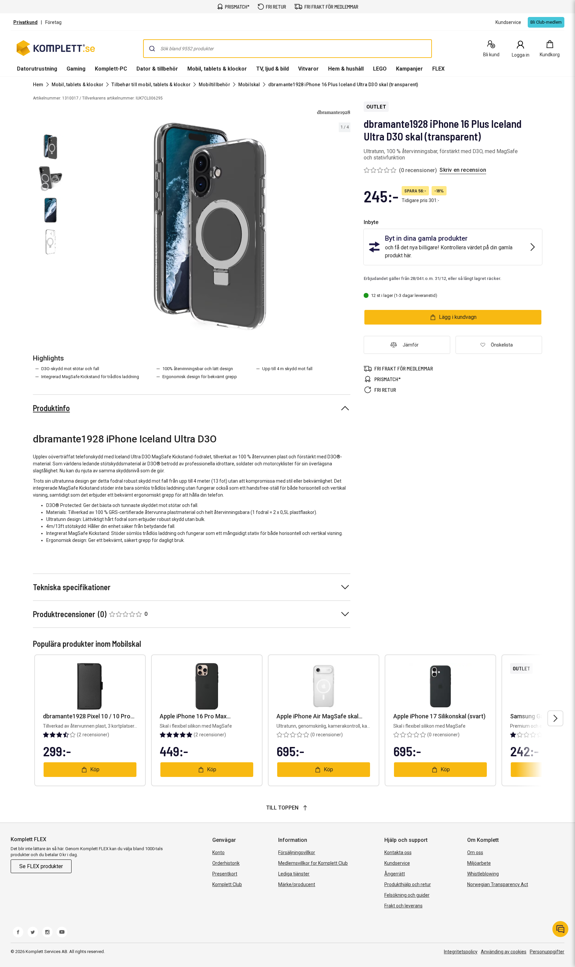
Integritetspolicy (461, 951)
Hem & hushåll (346, 69)
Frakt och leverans (403, 905)
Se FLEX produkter (41, 866)
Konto (218, 852)
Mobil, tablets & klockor (217, 69)
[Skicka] (152, 48)
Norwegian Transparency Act (497, 884)
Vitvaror (308, 69)
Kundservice (397, 863)
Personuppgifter (547, 951)
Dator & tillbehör (157, 69)
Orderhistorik (226, 863)
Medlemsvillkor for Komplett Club (313, 863)
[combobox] (287, 48)
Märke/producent (296, 884)
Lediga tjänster (293, 873)
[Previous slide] (76, 228)
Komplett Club (227, 884)
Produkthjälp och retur (407, 884)
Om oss (475, 852)
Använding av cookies (503, 951)
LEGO (380, 69)
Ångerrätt (394, 873)
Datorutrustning (37, 69)
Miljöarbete (479, 863)
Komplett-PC (111, 69)
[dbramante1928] (333, 112)
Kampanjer (409, 69)
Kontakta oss (398, 852)
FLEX (438, 69)
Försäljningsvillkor (296, 852)
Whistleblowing (483, 873)
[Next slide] (344, 228)
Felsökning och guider (407, 895)
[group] (210, 226)
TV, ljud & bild (272, 69)
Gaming (76, 69)
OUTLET (376, 107)
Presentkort (224, 873)
